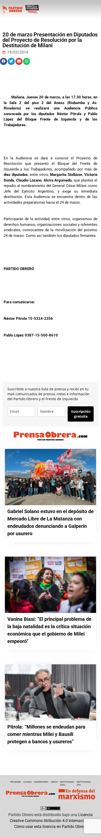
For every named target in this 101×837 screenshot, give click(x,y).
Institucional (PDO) (67, 783)
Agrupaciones (41, 782)
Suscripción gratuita (80, 414)
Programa (15, 782)
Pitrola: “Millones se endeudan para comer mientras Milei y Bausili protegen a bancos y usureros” (46, 734)
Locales (27, 782)
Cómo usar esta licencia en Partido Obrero (50, 826)
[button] (3, 61)
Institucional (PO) (84, 783)
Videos (54, 782)
